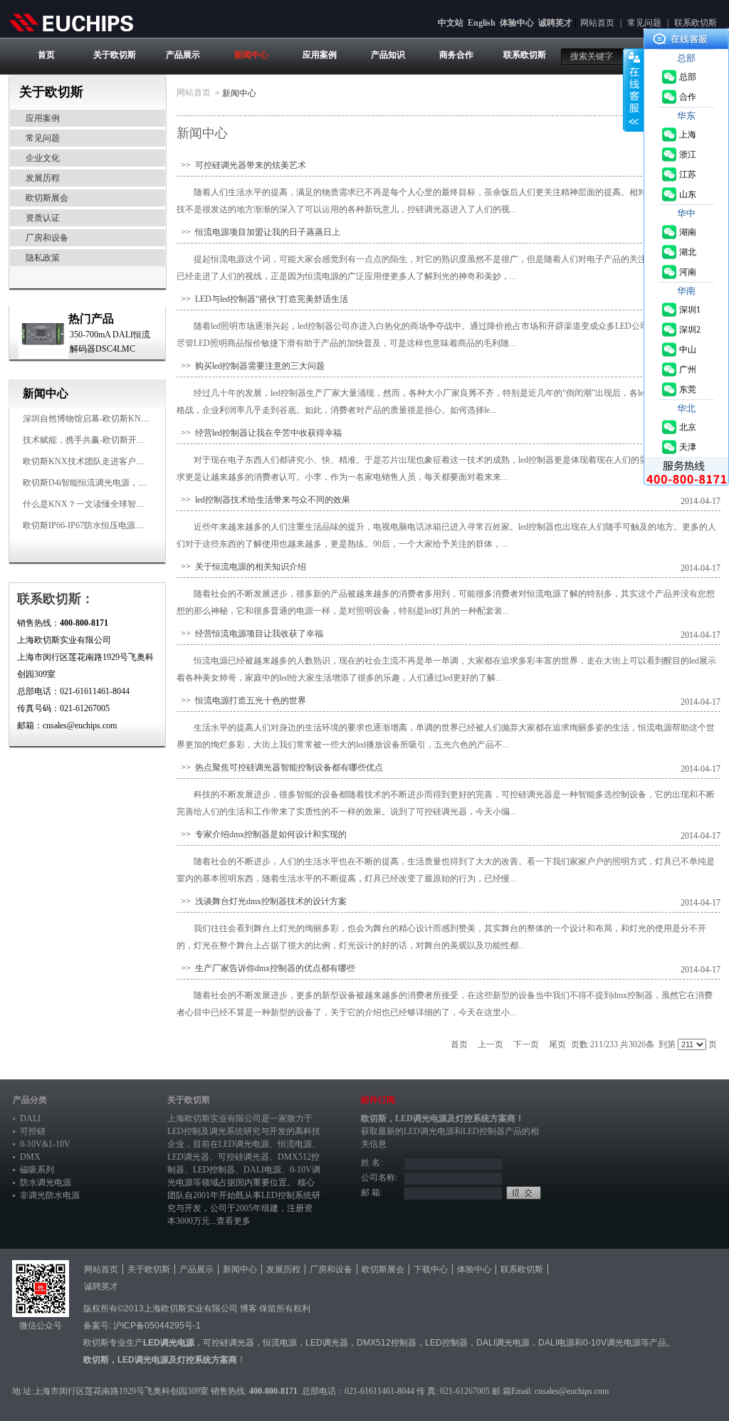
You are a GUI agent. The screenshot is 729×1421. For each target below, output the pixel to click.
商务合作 (456, 55)
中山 (687, 350)
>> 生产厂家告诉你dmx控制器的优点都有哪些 (266, 968)
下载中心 (431, 1269)
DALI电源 (262, 1170)
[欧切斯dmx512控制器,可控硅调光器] (71, 22)
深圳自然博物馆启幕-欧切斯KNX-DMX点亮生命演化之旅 (131, 419)
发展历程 (43, 178)
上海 (687, 135)
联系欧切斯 (695, 23)
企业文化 (43, 158)
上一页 (490, 1044)
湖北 (687, 252)
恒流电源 (280, 1343)
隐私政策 (43, 258)
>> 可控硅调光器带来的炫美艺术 (241, 165)
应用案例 (320, 55)
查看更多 (233, 1221)
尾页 (557, 1044)
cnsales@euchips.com (572, 1391)
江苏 (687, 174)
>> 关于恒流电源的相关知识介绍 (241, 567)
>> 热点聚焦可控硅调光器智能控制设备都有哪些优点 (280, 767)
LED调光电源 (244, 1144)
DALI (30, 1118)
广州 (687, 369)
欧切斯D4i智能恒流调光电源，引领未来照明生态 (114, 483)
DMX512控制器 (386, 1343)
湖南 (687, 232)
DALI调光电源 (503, 1343)
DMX (30, 1157)
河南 (687, 272)
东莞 (687, 389)
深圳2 (690, 330)
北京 (687, 427)
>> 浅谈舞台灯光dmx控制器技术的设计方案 (262, 901)
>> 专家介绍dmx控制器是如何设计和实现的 (262, 834)
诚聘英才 (555, 23)
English (481, 23)
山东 (687, 194)
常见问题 (644, 23)
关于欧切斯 (114, 55)
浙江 (687, 154)
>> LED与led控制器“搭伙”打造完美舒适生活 (262, 299)
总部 (687, 77)
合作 (687, 97)
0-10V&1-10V (45, 1144)
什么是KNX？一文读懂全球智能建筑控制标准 (109, 504)
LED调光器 (188, 1157)
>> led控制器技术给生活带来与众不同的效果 (263, 500)
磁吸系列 (37, 1170)
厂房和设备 (47, 238)
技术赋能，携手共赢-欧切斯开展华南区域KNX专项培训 (128, 440)
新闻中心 (251, 55)
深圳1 (690, 310)
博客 (248, 1308)
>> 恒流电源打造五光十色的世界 (241, 701)
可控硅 (33, 1131)
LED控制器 (214, 1170)
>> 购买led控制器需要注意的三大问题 (251, 366)
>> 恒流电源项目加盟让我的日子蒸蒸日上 (258, 232)
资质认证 (43, 218)
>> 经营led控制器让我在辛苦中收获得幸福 (259, 433)
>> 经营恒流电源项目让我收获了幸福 (250, 634)
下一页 (526, 1044)
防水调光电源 (45, 1182)
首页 (46, 55)
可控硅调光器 (243, 1157)
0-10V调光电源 (612, 1343)
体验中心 (517, 23)
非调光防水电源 (50, 1195)
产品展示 (183, 55)
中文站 (450, 23)
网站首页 (597, 23)
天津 (687, 447)
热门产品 (91, 319)
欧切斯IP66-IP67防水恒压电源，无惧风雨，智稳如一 (122, 525)
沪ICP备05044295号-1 (157, 1326)
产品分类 (30, 1100)
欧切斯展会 (47, 198)
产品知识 (388, 55)
